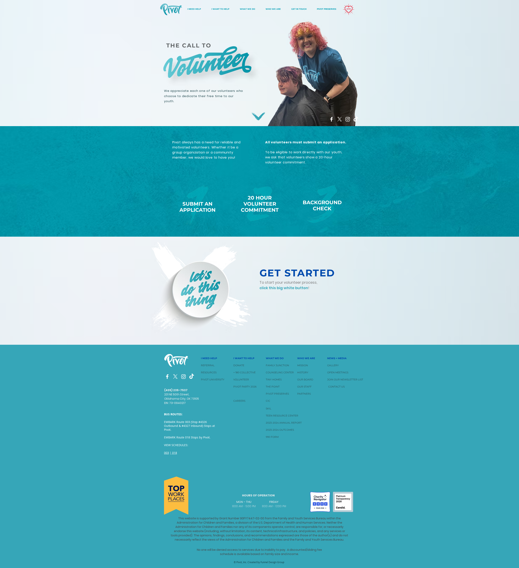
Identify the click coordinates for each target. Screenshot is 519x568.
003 (166, 453)
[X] (175, 377)
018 (174, 453)
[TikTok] (356, 119)
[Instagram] (183, 377)
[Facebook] (167, 377)
